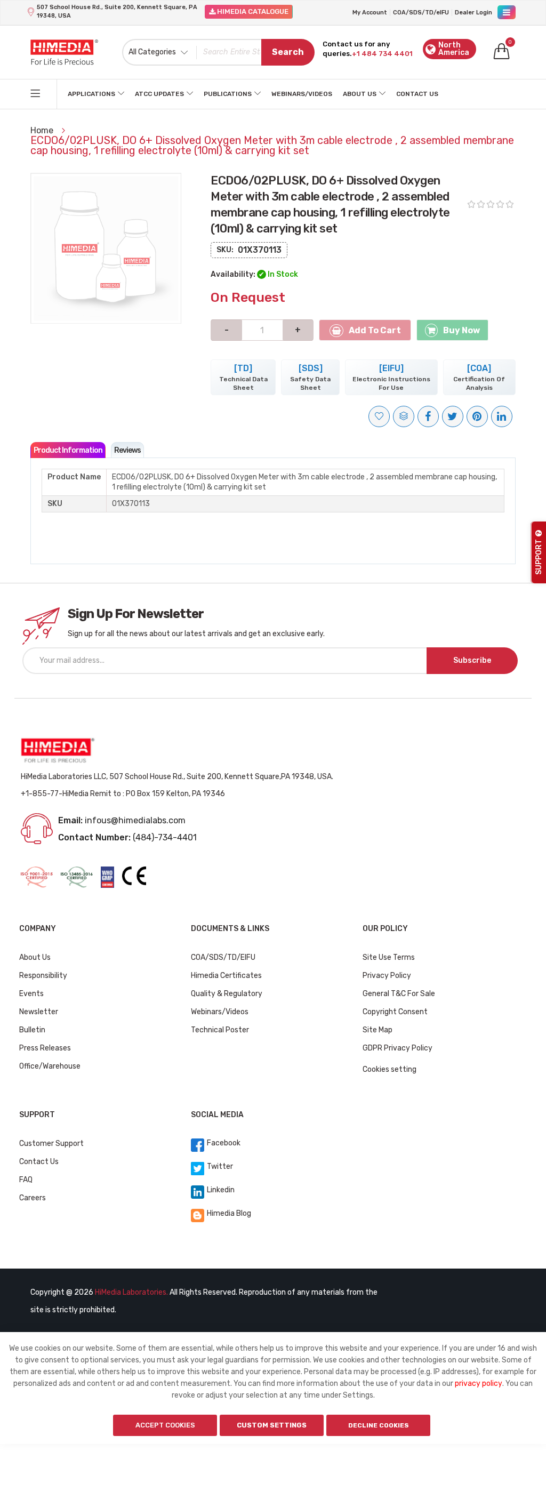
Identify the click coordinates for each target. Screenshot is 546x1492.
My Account (369, 12)
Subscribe (472, 660)
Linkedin (221, 1189)
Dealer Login (473, 12)
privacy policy (478, 1383)
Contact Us (417, 94)
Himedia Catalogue (251, 11)
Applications (91, 94)
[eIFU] (391, 377)
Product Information (68, 450)
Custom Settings (272, 1425)
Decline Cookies (378, 1425)
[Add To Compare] (403, 416)
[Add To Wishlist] (379, 416)
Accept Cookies (165, 1425)
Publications (228, 94)
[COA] (479, 377)
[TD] (243, 377)
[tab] (68, 450)
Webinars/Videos (301, 94)
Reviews (127, 450)
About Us (359, 94)
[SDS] (310, 377)
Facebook (223, 1143)
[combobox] (218, 52)
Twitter (220, 1166)
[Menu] (506, 12)
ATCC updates (159, 94)
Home (42, 130)
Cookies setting (389, 1069)
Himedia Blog (229, 1213)
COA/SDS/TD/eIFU (421, 12)
